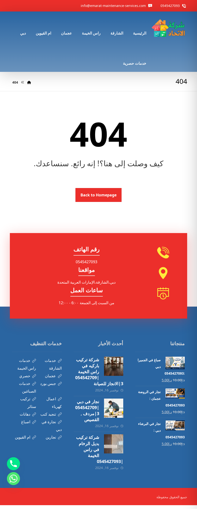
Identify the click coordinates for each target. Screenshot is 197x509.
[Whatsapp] (13, 478)
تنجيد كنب (48, 414)
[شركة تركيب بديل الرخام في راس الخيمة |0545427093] (113, 443)
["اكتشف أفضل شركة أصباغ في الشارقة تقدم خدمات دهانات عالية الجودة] (169, 28)
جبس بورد (48, 383)
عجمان (50, 375)
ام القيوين (22, 437)
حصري (24, 375)
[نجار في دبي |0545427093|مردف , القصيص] (113, 408)
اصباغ (25, 421)
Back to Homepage (98, 195)
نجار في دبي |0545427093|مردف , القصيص (87, 411)
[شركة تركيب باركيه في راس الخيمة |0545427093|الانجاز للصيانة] (113, 366)
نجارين (51, 437)
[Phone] (13, 463)
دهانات (25, 414)
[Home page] (29, 82)
